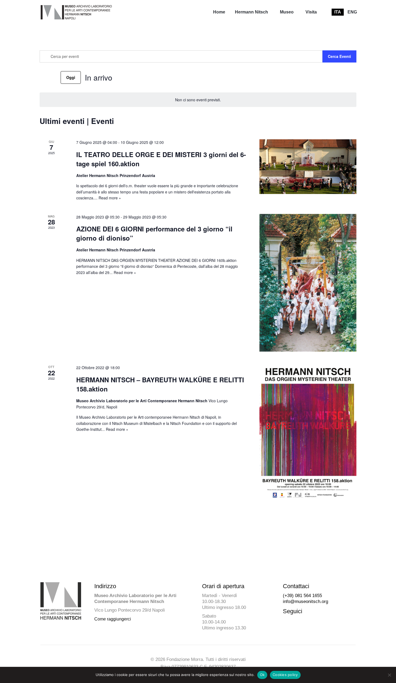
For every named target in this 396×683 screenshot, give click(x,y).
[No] (389, 675)
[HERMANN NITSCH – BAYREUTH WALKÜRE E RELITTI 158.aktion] (307, 432)
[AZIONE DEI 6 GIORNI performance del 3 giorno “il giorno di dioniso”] (307, 283)
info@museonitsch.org (305, 601)
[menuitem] (219, 12)
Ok (262, 674)
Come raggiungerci (112, 619)
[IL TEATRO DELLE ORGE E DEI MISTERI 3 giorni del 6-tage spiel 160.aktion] (307, 166)
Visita (311, 12)
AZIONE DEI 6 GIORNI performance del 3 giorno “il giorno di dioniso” (154, 233)
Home (219, 12)
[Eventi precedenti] (43, 77)
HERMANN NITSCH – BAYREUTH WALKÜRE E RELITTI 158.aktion (160, 384)
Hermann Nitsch (251, 12)
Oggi (70, 77)
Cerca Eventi (339, 56)
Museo (287, 12)
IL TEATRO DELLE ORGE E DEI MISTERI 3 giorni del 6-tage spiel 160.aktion (161, 159)
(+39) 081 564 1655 (302, 595)
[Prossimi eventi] (53, 77)
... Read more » (107, 197)
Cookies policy (285, 674)
